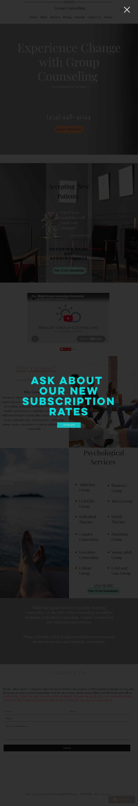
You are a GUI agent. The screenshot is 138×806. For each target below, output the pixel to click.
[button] (127, 10)
